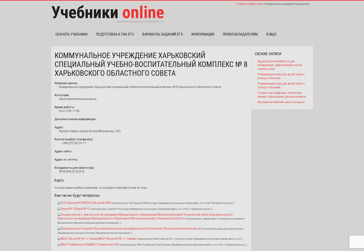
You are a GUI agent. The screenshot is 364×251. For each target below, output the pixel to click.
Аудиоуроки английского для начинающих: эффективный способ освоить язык (280, 65)
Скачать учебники (71, 34)
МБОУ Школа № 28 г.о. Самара (117, 238)
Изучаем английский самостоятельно (281, 102)
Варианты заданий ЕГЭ (162, 34)
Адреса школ (256, 4)
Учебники (242, 4)
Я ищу (271, 34)
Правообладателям (240, 34)
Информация (202, 34)
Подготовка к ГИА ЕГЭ (115, 34)
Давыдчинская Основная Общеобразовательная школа (166, 228)
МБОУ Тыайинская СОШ (104, 244)
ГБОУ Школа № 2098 (98, 203)
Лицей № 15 (82, 208)
